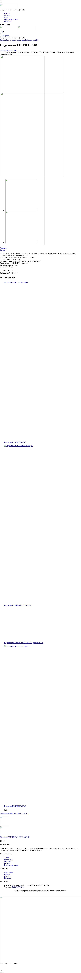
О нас (6, 17)
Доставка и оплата (11, 19)
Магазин (7, 15)
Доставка (7, 861)
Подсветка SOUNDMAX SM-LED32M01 (15, 837)
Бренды (7, 874)
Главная (7, 13)
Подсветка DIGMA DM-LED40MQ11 (17, 605)
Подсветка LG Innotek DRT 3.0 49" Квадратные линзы (23, 643)
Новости (7, 876)
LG (37, 40)
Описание (3, 248)
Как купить (8, 859)
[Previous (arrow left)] (1, 972)
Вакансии (7, 878)
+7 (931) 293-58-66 (17, 887)
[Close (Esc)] (1, 970)
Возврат (7, 863)
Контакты (7, 21)
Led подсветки (30, 40)
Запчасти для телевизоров (15, 40)
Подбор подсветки (11, 865)
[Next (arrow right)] (3, 972)
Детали (2, 250)
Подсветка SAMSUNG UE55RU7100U (14, 814)
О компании (8, 872)
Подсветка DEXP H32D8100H (15, 806)
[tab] (40, 248)
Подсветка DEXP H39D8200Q (15, 442)
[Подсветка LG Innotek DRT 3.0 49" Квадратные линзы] (20, 639)
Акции (6, 857)
